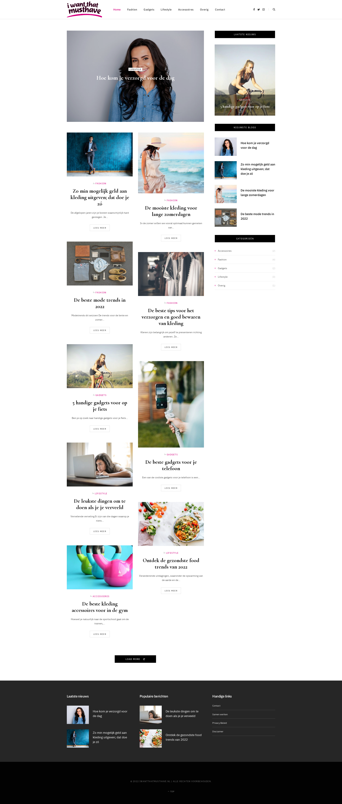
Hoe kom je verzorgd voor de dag (135, 77)
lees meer (99, 227)
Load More (133, 658)
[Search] (272, 9)
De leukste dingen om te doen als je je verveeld (100, 504)
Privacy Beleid (219, 722)
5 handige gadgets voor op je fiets (99, 405)
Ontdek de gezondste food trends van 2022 (171, 563)
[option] (245, 80)
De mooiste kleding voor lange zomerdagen (171, 211)
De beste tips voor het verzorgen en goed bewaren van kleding (171, 317)
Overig (204, 9)
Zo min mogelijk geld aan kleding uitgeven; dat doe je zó (100, 197)
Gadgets (149, 9)
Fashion (132, 9)
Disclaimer (217, 731)
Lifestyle (166, 9)
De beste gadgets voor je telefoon (171, 465)
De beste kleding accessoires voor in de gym (100, 607)
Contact (220, 9)
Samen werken (220, 714)
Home (117, 9)
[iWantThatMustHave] (84, 9)
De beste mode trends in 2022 (100, 303)
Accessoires (186, 9)
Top (172, 791)
